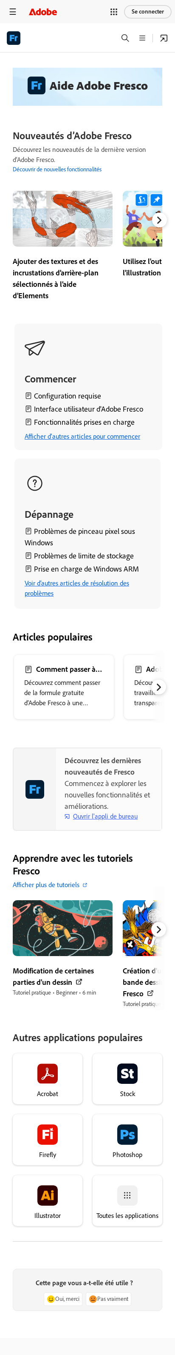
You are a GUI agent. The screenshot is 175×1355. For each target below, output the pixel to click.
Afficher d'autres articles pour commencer (82, 436)
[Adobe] (42, 11)
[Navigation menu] (12, 11)
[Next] (159, 220)
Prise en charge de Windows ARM (86, 569)
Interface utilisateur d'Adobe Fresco (88, 409)
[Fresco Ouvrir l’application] (164, 38)
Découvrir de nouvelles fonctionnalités (57, 169)
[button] (114, 12)
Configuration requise (67, 396)
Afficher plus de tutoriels (46, 885)
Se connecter (148, 11)
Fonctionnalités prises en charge (84, 422)
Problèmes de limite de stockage (84, 556)
